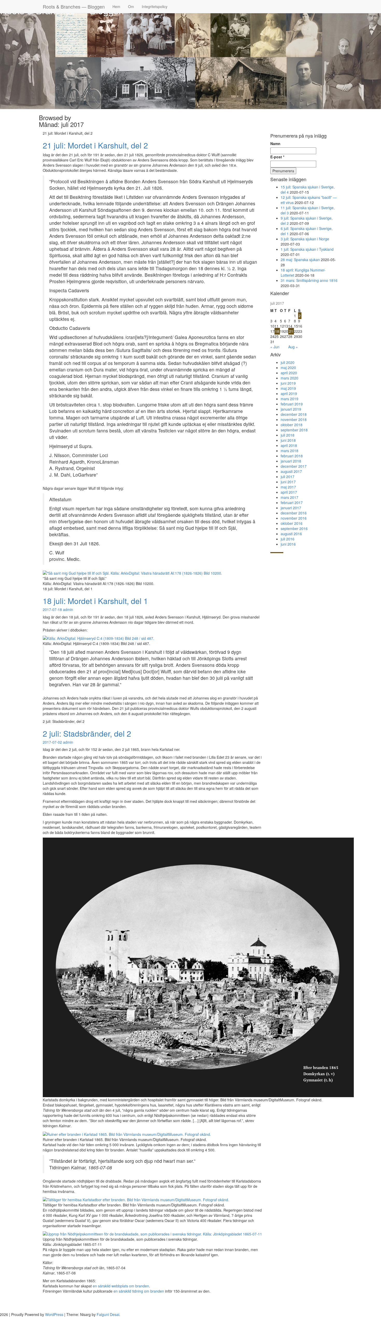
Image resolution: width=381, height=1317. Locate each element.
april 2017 (289, 492)
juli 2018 (287, 435)
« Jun (274, 346)
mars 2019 (289, 398)
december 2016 (294, 512)
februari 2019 (292, 403)
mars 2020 (289, 378)
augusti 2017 (291, 471)
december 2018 (294, 414)
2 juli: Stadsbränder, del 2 (87, 733)
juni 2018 (288, 440)
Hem (116, 6)
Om (131, 6)
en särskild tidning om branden (139, 1291)
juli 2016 (287, 538)
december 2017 (294, 466)
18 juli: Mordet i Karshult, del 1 (95, 600)
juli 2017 (287, 476)
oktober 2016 (291, 523)
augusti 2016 (291, 533)
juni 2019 (288, 383)
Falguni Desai (108, 1314)
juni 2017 (288, 481)
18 (277, 331)
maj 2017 (288, 487)
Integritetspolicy (154, 6)
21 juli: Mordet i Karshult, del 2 (95, 145)
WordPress (54, 1314)
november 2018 (294, 419)
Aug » (293, 346)
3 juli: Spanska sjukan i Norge (305, 238)
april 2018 (289, 445)
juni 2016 (288, 544)
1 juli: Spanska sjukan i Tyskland (307, 249)
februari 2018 (292, 455)
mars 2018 (289, 450)
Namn (275, 143)
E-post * (277, 156)
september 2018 (294, 429)
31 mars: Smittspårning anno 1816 (309, 280)
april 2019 (289, 393)
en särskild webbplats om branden (121, 1285)
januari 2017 (291, 507)
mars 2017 (289, 497)
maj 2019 (288, 388)
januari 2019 (291, 409)
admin (68, 609)
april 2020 (289, 372)
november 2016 (294, 518)
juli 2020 (287, 362)
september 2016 (294, 528)
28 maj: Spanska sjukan (300, 259)
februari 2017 (292, 502)
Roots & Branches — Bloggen (74, 6)
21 (291, 331)
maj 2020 (288, 367)
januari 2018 (291, 461)
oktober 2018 (291, 424)
